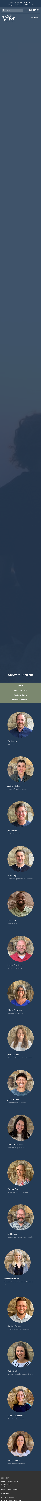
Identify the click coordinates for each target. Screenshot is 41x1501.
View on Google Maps (9, 1489)
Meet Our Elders (20, 695)
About (20, 686)
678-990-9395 (12, 1497)
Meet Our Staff (20, 690)
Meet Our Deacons (20, 700)
